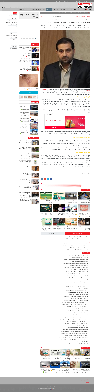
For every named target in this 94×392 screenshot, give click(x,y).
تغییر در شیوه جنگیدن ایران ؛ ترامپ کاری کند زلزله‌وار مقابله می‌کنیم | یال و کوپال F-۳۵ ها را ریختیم (70, 243)
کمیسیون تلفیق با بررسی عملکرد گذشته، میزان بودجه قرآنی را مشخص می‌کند (74, 339)
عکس (30, 9)
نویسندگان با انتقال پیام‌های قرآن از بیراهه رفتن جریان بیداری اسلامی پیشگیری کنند (73, 337)
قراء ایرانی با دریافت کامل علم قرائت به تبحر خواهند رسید (78, 288)
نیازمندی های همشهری (79, 1)
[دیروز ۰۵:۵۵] (35, 68)
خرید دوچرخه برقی (13, 33)
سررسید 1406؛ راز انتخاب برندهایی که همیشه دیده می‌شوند (25, 167)
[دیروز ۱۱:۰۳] (35, 55)
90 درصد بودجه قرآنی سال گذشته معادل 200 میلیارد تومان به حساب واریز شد (74, 331)
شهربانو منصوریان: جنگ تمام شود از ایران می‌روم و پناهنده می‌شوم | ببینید (75, 237)
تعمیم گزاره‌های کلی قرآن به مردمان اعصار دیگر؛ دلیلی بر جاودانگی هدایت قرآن (74, 333)
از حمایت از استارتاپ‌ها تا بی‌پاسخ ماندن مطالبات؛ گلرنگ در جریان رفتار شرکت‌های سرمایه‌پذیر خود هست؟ (25, 194)
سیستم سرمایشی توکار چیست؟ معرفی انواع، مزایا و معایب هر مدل (25, 181)
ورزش (44, 9)
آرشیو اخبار (84, 9)
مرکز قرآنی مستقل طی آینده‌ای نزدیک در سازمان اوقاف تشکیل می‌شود (76, 311)
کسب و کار (25, 9)
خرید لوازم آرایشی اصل (13, 24)
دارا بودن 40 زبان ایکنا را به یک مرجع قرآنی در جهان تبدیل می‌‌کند (77, 313)
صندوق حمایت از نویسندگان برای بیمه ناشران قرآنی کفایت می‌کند (77, 271)
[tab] (77, 233)
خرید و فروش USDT (13, 16)
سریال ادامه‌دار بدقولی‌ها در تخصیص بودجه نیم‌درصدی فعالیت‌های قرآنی (75, 263)
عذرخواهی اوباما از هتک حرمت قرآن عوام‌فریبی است (79, 315)
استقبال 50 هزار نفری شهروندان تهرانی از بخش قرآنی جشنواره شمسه (76, 267)
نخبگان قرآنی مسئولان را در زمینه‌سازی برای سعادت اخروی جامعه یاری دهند (75, 304)
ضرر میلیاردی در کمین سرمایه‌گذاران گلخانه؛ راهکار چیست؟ (26, 155)
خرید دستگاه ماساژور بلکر (12, 20)
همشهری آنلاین (84, 5)
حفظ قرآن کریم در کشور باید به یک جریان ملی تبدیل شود (78, 343)
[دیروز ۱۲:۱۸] (35, 142)
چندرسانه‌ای (34, 9)
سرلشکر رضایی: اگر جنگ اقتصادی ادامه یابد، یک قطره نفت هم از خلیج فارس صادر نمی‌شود (72, 12)
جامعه (67, 9)
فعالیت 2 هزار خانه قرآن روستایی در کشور (81, 325)
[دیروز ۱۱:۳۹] (35, 49)
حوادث (20, 9)
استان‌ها (39, 9)
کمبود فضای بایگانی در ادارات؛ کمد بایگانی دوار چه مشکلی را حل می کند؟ (25, 162)
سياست (78, 9)
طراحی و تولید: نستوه (46, 390)
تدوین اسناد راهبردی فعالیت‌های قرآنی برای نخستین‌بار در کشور (77, 290)
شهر (64, 9)
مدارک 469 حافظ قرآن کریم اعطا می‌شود (81, 341)
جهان (75, 9)
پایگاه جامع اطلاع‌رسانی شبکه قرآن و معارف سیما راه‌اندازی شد (77, 276)
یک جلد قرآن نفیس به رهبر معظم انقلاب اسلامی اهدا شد (78, 327)
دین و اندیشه (78, 16)
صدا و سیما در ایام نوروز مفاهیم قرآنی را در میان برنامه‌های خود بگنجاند (75, 308)
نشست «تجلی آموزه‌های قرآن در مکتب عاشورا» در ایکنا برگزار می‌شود (76, 286)
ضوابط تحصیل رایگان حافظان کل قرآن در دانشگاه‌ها (79, 284)
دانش (54, 9)
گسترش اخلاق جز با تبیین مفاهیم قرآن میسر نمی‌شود (78, 294)
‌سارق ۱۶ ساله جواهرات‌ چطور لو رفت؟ (29, 15)
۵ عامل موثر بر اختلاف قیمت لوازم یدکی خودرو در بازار (25, 186)
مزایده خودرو (14, 29)
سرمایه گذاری (55, 127)
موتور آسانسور (14, 18)
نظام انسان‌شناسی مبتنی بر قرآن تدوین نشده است (79, 298)
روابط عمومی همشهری (59, 1)
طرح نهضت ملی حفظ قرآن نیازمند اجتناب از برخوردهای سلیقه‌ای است (76, 335)
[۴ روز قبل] (35, 201)
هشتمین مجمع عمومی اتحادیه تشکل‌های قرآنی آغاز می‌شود (78, 273)
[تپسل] (45, 114)
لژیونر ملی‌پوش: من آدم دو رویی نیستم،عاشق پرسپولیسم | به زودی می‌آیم (75, 245)
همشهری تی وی (66, 1)
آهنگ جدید (15, 31)
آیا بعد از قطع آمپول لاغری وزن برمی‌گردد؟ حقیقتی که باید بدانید (25, 200)
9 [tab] (23, 38)
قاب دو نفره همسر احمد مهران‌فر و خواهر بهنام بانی (79, 247)
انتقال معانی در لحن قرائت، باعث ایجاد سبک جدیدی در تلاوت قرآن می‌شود (75, 302)
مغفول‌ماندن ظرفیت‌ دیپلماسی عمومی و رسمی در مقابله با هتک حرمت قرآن (75, 329)
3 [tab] (32, 38)
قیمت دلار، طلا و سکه (85, 380)
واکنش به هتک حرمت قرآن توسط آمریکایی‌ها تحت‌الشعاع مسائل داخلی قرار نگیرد (74, 319)
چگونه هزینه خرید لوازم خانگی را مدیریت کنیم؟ (25, 173)
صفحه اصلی (88, 16)
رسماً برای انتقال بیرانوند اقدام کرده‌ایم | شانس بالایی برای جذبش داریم (75, 241)
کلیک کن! (29, 93)
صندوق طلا (15, 39)
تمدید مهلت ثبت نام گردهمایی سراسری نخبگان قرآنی (79, 261)
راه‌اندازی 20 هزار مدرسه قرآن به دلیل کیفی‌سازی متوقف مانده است (76, 259)
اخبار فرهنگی (83, 16)
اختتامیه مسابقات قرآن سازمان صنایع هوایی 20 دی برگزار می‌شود (77, 278)
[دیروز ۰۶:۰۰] (35, 62)
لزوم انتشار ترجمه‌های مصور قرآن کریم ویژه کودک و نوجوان (78, 292)
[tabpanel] (29, 15)
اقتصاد (71, 9)
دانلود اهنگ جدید (14, 44)
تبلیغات (87, 382)
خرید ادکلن (8, 22)
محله (61, 9)
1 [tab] (35, 38)
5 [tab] (29, 38)
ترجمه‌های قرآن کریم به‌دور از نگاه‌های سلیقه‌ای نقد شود (78, 255)
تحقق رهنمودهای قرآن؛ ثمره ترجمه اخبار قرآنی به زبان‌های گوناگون (76, 323)
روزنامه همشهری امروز (87, 1)
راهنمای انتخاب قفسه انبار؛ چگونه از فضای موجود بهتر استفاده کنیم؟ (25, 141)
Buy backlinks (9, 35)
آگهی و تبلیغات (72, 1)
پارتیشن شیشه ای (13, 42)
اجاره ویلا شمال (14, 22)
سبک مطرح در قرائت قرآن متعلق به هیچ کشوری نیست (78, 282)
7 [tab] (26, 38)
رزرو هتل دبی (14, 46)
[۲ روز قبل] (35, 149)
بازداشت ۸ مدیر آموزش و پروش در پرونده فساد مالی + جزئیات (77, 249)
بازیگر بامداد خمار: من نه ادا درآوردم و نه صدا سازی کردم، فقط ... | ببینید (75, 239)
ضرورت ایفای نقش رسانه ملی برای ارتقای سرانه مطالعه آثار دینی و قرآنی (75, 306)
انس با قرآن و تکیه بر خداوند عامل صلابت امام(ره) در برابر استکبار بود (76, 296)
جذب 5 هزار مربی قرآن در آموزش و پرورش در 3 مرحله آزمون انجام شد (76, 321)
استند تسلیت (8, 29)
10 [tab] (21, 38)
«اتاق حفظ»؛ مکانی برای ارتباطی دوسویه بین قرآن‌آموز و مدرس (68, 22)
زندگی (57, 9)
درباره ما (87, 379)
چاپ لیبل (15, 35)
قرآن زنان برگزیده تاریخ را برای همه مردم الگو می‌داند (79, 280)
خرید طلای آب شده (13, 26)
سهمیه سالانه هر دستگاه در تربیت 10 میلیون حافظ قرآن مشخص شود (76, 300)
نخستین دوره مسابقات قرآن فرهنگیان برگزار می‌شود (79, 265)
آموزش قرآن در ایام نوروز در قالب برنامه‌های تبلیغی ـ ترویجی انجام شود (76, 317)
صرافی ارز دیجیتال (13, 37)
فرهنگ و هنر (48, 9)
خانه (89, 9)
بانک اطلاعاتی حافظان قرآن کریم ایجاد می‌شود (80, 257)
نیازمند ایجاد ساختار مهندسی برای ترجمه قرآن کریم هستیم (78, 269)
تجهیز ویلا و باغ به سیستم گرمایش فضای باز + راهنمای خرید (25, 148)
